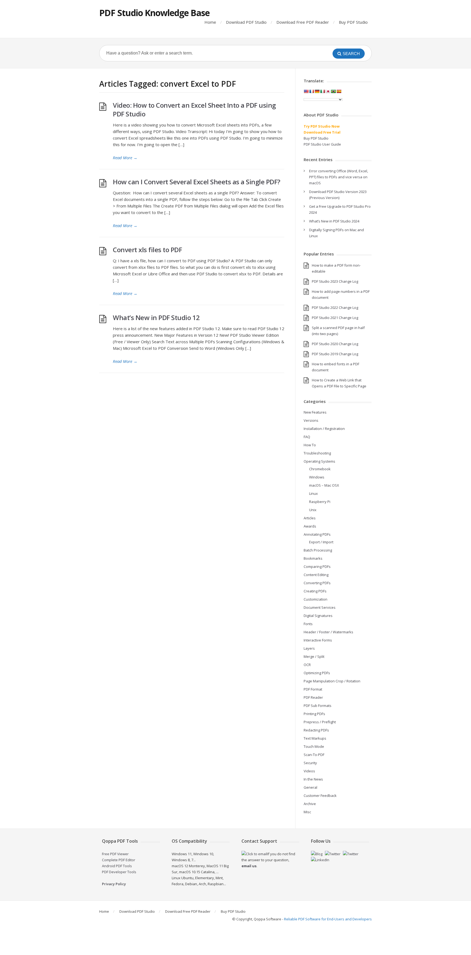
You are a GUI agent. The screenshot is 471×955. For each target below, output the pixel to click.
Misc (307, 811)
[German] (317, 91)
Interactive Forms (318, 640)
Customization (315, 599)
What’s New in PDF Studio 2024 (334, 221)
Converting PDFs (317, 582)
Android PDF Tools (117, 865)
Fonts (308, 623)
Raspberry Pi (319, 501)
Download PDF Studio (246, 22)
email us (248, 865)
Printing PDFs (314, 713)
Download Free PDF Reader (302, 22)
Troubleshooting (317, 453)
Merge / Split (314, 656)
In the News (313, 779)
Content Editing (316, 574)
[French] (311, 91)
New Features (315, 412)
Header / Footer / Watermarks (328, 631)
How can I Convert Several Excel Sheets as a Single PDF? (196, 181)
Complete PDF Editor (118, 859)
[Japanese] (327, 91)
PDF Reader (313, 697)
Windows (316, 477)
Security (310, 762)
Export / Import (321, 542)
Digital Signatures (318, 615)
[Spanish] (338, 91)
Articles (310, 518)
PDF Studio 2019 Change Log (335, 353)
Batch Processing (318, 550)
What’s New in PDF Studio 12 (156, 317)
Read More (125, 157)
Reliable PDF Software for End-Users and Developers (328, 919)
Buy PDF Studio (353, 22)
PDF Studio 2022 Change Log (335, 307)
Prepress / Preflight (320, 721)
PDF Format (313, 689)
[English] (306, 91)
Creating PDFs (315, 591)
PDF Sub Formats (317, 705)
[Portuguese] (333, 91)
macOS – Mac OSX (324, 485)
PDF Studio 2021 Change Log (335, 317)
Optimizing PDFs (317, 672)
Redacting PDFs (316, 730)
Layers (309, 648)
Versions (311, 420)
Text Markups (315, 738)
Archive (310, 803)
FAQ (307, 436)
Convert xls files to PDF (147, 249)
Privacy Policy (114, 883)
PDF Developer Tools (119, 871)
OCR (307, 664)
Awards (310, 526)
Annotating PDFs (317, 534)
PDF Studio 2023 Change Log (335, 281)
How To (310, 444)
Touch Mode (314, 746)
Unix (312, 509)
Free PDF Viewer (115, 853)
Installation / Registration (324, 428)
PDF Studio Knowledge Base (154, 13)
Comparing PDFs (317, 566)
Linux (313, 493)
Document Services (320, 607)
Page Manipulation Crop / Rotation (332, 681)
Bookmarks (313, 558)
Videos (309, 771)
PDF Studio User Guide (322, 144)
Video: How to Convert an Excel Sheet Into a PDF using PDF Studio (194, 109)
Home (210, 22)
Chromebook (320, 468)
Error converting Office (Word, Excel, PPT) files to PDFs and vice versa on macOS (338, 176)
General (310, 787)
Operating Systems (319, 461)
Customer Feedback (320, 795)
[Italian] (322, 91)
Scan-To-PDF (314, 754)
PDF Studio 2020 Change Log (335, 343)
